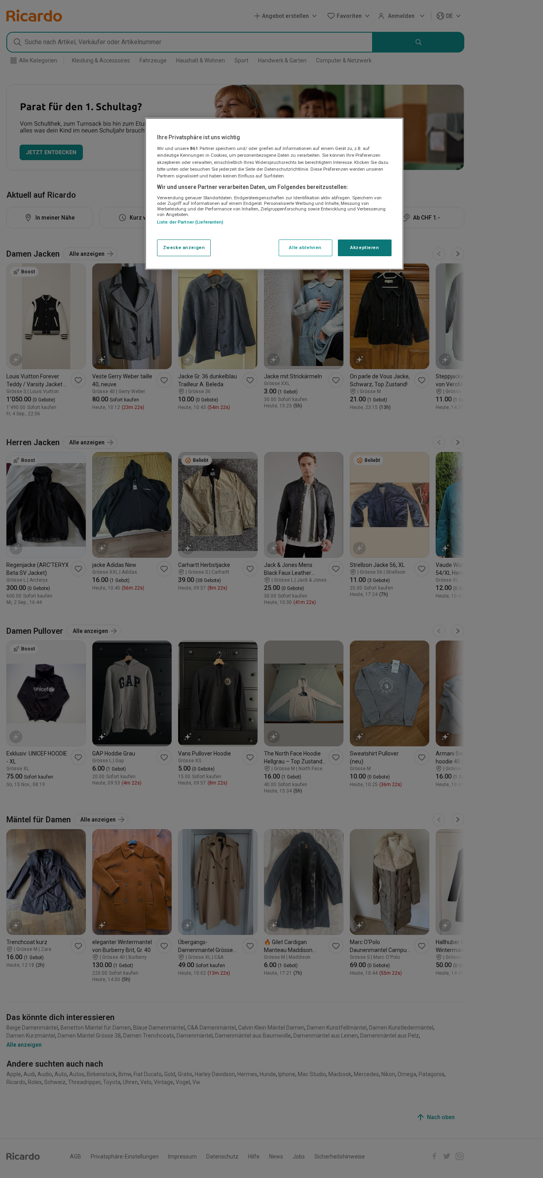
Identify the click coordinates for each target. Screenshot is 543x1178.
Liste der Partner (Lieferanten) (190, 222)
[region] (274, 194)
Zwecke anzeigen (184, 247)
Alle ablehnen (305, 247)
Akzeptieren (364, 247)
